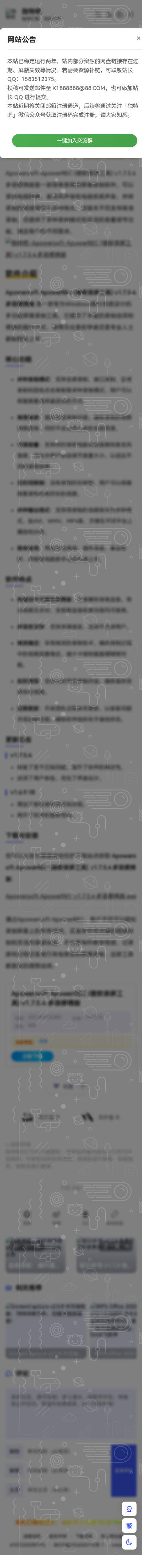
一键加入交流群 (74, 140)
